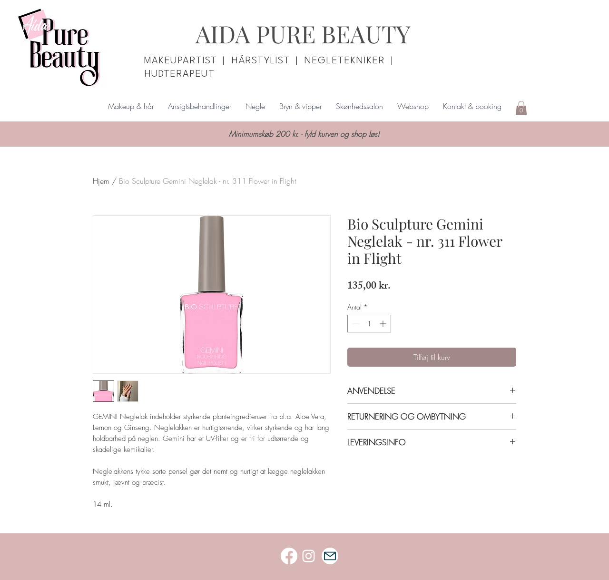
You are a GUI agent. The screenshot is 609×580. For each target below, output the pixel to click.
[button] (521, 108)
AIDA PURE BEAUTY (303, 34)
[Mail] (330, 556)
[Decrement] (355, 323)
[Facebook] (289, 556)
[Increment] (384, 323)
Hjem (101, 181)
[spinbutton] (369, 323)
